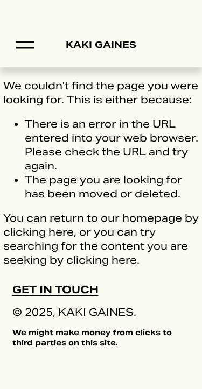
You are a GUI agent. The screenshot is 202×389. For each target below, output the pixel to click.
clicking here (38, 231)
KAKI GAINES (101, 45)
